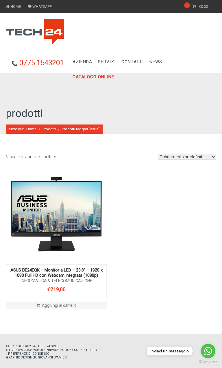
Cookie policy (85, 350)
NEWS (155, 61)
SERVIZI (107, 61)
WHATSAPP (42, 6)
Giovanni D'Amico (52, 357)
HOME (15, 6)
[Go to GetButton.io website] (208, 362)
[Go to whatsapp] (208, 351)
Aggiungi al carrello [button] (59, 305)
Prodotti (49, 129)
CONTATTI (132, 61)
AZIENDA (82, 61)
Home (31, 129)
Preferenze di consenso (28, 354)
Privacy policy (58, 350)
